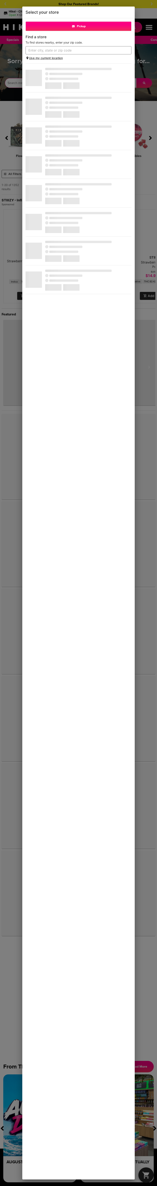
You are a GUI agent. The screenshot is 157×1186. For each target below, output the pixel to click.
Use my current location (46, 58)
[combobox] (75, 50)
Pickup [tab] (81, 26)
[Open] (128, 50)
